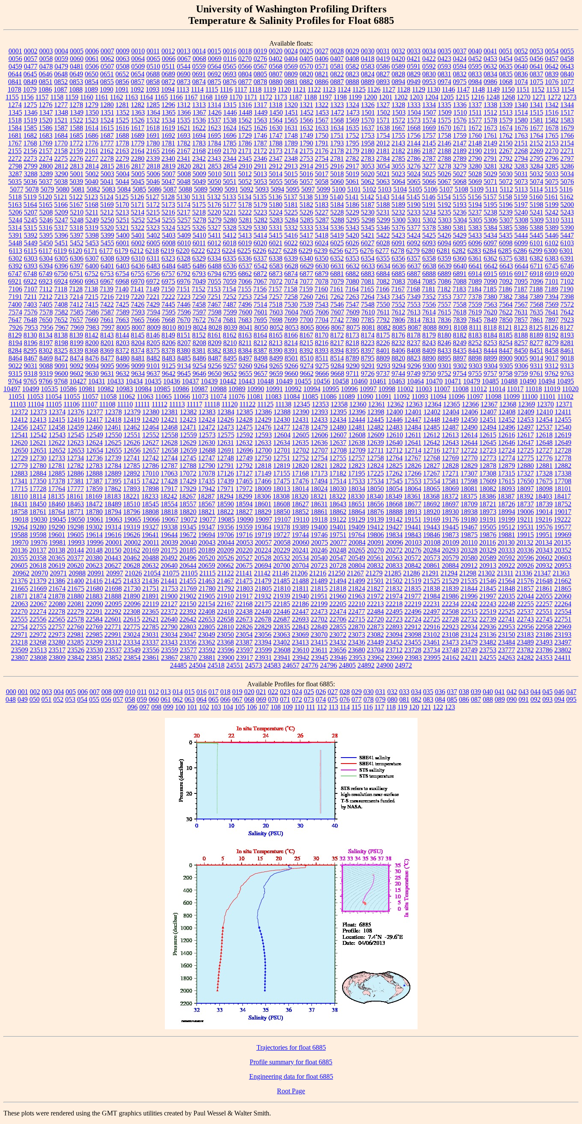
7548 (368, 304)
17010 (150, 473)
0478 (46, 66)
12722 (469, 450)
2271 (567, 150)
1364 (153, 112)
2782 (352, 158)
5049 (199, 181)
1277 (61, 104)
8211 (245, 342)
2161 (91, 150)
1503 (399, 112)
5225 (291, 212)
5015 (291, 173)
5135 (260, 196)
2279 (122, 158)
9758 (506, 373)
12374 (57, 411)
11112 (159, 404)
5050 (214, 181)
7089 (475, 281)
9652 (230, 373)
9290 (353, 365)
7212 (45, 296)
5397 (77, 235)
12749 (244, 458)
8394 (337, 350)
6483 (153, 266)
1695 (214, 135)
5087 (170, 189)
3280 (475, 166)
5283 (276, 220)
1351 (107, 112)
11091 (383, 396)
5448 (15, 243)
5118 (15, 196)
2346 (260, 158)
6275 (351, 250)
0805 (260, 74)
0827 (383, 74)
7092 (506, 281)
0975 (460, 81)
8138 (61, 335)
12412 (19, 419)
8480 (123, 358)
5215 (153, 212)
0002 (30, 51)
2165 (153, 150)
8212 (260, 342)
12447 (412, 419)
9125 (169, 365)
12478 (300, 427)
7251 (214, 296)
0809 (291, 74)
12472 (206, 427)
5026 (444, 173)
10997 (368, 388)
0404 (291, 58)
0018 (245, 51)
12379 (132, 411)
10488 (509, 381)
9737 (383, 373)
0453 (490, 58)
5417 (306, 235)
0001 (15, 51)
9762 (552, 373)
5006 (153, 173)
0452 (475, 58)
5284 (291, 220)
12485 (431, 427)
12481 (356, 427)
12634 (281, 442)
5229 (352, 212)
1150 (508, 89)
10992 (293, 388)
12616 (506, 435)
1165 (161, 97)
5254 (153, 220)
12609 (375, 435)
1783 (199, 143)
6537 (245, 266)
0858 (153, 81)
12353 (320, 404)
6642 (491, 266)
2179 (352, 150)
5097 (308, 189)
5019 (352, 173)
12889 (112, 473)
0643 (567, 66)
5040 (91, 181)
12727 (544, 450)
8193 (567, 335)
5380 (444, 227)
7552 (398, 304)
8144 (122, 335)
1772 (76, 143)
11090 (365, 396)
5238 (490, 212)
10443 (246, 381)
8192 (552, 335)
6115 (30, 250)
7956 (46, 327)
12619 (562, 435)
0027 (321, 51)
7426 (137, 304)
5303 (445, 220)
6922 (30, 281)
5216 (168, 212)
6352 (337, 258)
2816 (123, 166)
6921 (15, 281)
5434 (490, 235)
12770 (469, 458)
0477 (30, 66)
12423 (187, 419)
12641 (412, 442)
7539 (306, 304)
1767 (15, 143)
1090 (106, 89)
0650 (91, 74)
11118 (212, 404)
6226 (259, 250)
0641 (536, 66)
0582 (352, 66)
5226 (306, 212)
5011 (229, 173)
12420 (150, 419)
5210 (77, 212)
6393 (30, 266)
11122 (247, 404)
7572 (567, 304)
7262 (337, 296)
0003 (46, 51)
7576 (30, 312)
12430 (281, 419)
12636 (319, 442)
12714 (412, 450)
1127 (388, 89)
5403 (169, 235)
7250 (199, 296)
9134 (184, 365)
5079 (47, 189)
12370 (545, 404)
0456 (536, 58)
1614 (91, 127)
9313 (567, 365)
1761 (490, 135)
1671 (460, 127)
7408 (61, 304)
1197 (325, 97)
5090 (216, 189)
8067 (338, 327)
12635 (300, 442)
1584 (15, 127)
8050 (261, 327)
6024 (321, 243)
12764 (394, 458)
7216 (107, 296)
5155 (459, 196)
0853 (76, 81)
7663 (122, 319)
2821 (199, 166)
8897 (460, 358)
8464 (15, 358)
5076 (567, 181)
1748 (291, 135)
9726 (368, 373)
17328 (544, 473)
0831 (444, 74)
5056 (291, 181)
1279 (91, 104)
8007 (138, 327)
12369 (526, 404)
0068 (199, 58)
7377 (460, 296)
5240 (521, 212)
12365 (451, 404)
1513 (506, 112)
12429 (262, 419)
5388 (536, 227)
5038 (61, 181)
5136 (275, 196)
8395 (352, 350)
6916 (506, 273)
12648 (544, 442)
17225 (375, 473)
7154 (229, 289)
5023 (398, 173)
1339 (506, 104)
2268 (521, 150)
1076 (552, 81)
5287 (322, 220)
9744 (398, 373)
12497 (525, 427)
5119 (30, 196)
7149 (152, 289)
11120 (230, 404)
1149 (493, 89)
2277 (91, 158)
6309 (123, 258)
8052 (276, 327)
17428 (169, 481)
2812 (61, 166)
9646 (199, 373)
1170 (235, 97)
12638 (356, 442)
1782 (183, 143)
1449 (261, 112)
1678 (552, 127)
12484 (412, 427)
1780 (153, 143)
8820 (398, 358)
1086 (45, 89)
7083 (398, 281)
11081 (255, 396)
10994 (311, 388)
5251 (123, 220)
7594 (153, 312)
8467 (30, 358)
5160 (536, 196)
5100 (339, 189)
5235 (444, 212)
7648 (30, 319)
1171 (250, 97)
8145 (137, 335)
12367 (489, 404)
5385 (506, 227)
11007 (442, 388)
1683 (45, 135)
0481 (77, 66)
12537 (544, 427)
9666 (322, 373)
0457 (552, 58)
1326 (368, 104)
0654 (137, 74)
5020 (368, 173)
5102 (369, 189)
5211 (91, 212)
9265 (276, 365)
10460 (359, 381)
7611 (383, 312)
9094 (92, 365)
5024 (414, 173)
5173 (168, 204)
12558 (169, 435)
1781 (168, 143)
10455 (302, 381)
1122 (314, 89)
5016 (306, 173)
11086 (328, 396)
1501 (368, 112)
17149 (262, 473)
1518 (15, 120)
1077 (567, 81)
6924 (61, 281)
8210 (230, 342)
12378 (113, 411)
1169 (221, 97)
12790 (206, 465)
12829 (469, 465)
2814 (92, 166)
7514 (260, 304)
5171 (137, 204)
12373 (38, 411)
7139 (106, 289)
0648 (61, 74)
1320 (291, 104)
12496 (506, 427)
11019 (552, 388)
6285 (505, 250)
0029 (352, 51)
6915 (490, 273)
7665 (137, 319)
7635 (536, 312)
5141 (352, 196)
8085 (399, 327)
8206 (169, 342)
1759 (460, 135)
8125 (536, 327)
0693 (229, 74)
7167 (398, 289)
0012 (168, 51)
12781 (56, 465)
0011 (153, 51)
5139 (321, 196)
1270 (523, 97)
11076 (236, 396)
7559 (475, 304)
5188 (383, 204)
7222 (168, 296)
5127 (152, 196)
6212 (137, 250)
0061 (92, 58)
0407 (337, 58)
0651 (107, 74)
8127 (566, 327)
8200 (92, 342)
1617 (137, 127)
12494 (487, 427)
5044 (122, 181)
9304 (491, 365)
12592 (244, 435)
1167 (191, 97)
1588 (76, 127)
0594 (460, 66)
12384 (225, 411)
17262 (394, 473)
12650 (19, 450)
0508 (123, 66)
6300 (551, 250)
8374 (137, 350)
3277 (429, 166)
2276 (76, 158)
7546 (337, 304)
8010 (169, 327)
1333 (414, 104)
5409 (184, 235)
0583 (368, 66)
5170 (122, 204)
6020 (260, 243)
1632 (306, 127)
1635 (352, 127)
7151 (183, 289)
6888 (429, 273)
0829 (414, 74)
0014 (199, 51)
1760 (475, 135)
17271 (450, 473)
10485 (490, 381)
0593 (444, 66)
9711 (352, 373)
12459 (75, 427)
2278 (107, 158)
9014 (536, 358)
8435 (460, 350)
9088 (46, 365)
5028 (475, 173)
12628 (169, 442)
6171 (91, 250)
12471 (187, 427)
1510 (460, 112)
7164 (352, 289)
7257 (275, 296)
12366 (470, 404)
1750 (321, 135)
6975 (168, 281)
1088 (76, 89)
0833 (475, 74)
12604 (282, 435)
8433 (444, 350)
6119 (60, 250)
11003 (423, 388)
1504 (414, 112)
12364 (432, 404)
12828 (450, 465)
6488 (215, 266)
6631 (337, 266)
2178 (337, 150)
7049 (199, 281)
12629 (187, 442)
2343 (214, 158)
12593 (263, 435)
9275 (322, 365)
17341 (19, 481)
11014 (497, 388)
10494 (546, 381)
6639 (445, 266)
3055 (398, 166)
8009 (154, 327)
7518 (275, 304)
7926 (16, 327)
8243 (429, 342)
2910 (245, 166)
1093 (152, 89)
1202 (401, 97)
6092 (414, 243)
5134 (244, 196)
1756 (414, 135)
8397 (368, 350)
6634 (383, 266)
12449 (450, 419)
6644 (521, 266)
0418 (368, 58)
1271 (539, 97)
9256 (215, 365)
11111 (142, 404)
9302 (460, 365)
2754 (321, 158)
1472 (337, 112)
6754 (122, 273)
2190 (475, 150)
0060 (77, 58)
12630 (206, 442)
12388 (282, 411)
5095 (293, 189)
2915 (321, 166)
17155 (281, 473)
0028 (337, 51)
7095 (521, 281)
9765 (30, 381)
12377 (94, 411)
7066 (245, 281)
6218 (152, 250)
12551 (132, 435)
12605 (300, 435)
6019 (245, 243)
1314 (214, 104)
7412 (76, 304)
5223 (260, 212)
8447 (506, 350)
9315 (15, 373)
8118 (490, 327)
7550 (383, 304)
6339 (291, 258)
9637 (153, 373)
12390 (300, 411)
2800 (46, 166)
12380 (150, 411)
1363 (138, 112)
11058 (108, 396)
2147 (460, 143)
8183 (475, 335)
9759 (521, 373)
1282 (137, 104)
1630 (275, 127)
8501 (291, 358)
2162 (107, 150)
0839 (552, 74)
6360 (460, 258)
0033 (414, 51)
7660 (91, 319)
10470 (434, 381)
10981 (86, 388)
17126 (225, 473)
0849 (30, 81)
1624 (229, 127)
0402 (275, 58)
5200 (567, 204)
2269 (536, 150)
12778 (562, 458)
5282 (261, 220)
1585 (30, 127)
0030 (368, 51)
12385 (244, 411)
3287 (15, 173)
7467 (214, 304)
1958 (368, 143)
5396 (61, 235)
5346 (383, 227)
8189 (536, 335)
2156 (30, 150)
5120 (45, 196)
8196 (30, 342)
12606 (319, 435)
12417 (94, 419)
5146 (428, 196)
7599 (230, 312)
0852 (61, 81)
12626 (131, 442)
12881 (544, 465)
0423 (444, 58)
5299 (383, 220)
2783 (368, 158)
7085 (429, 281)
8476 (92, 358)
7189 (551, 289)
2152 (536, 143)
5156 (474, 196)
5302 (429, 220)
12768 (431, 458)
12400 (394, 411)
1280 (107, 104)
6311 (153, 258)
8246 (444, 342)
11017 (515, 388)
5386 (521, 227)
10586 (68, 388)
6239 (321, 250)
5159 (520, 196)
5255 (169, 220)
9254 (199, 365)
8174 (368, 335)
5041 (107, 181)
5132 (214, 196)
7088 (460, 281)
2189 (460, 150)
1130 (433, 89)
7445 (168, 304)
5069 (475, 181)
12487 (450, 427)
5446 (552, 235)
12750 (262, 458)
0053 (536, 51)
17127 (244, 473)
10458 (340, 381)
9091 (61, 365)
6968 (122, 281)
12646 (506, 442)
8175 (383, 335)
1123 (329, 89)
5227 (321, 212)
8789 (352, 358)
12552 (150, 435)
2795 (536, 158)
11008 (460, 388)
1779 (137, 143)
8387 (260, 350)
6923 (45, 281)
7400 (15, 304)
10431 (96, 381)
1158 (56, 97)
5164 (30, 204)
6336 (245, 258)
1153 (552, 89)
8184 (490, 335)
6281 (443, 250)
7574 (15, 312)
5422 (383, 235)
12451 (487, 419)
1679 (567, 127)
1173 (280, 97)
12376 (75, 411)
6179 (121, 250)
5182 (306, 204)
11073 (200, 396)
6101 (536, 243)
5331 (275, 227)
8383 (229, 350)
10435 (152, 381)
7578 (46, 312)
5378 (429, 227)
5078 (32, 189)
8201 (107, 342)
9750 (429, 373)
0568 (275, 66)
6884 (383, 273)
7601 (261, 312)
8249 (460, 342)
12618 (544, 435)
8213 (275, 342)
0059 (61, 58)
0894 (398, 81)
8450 (521, 350)
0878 (260, 81)
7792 (383, 319)
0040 (475, 51)
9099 (138, 365)
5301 (414, 220)
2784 (383, 158)
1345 (15, 112)
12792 (244, 465)
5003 (107, 173)
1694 (199, 135)
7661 (107, 319)
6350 (321, 258)
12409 (525, 411)
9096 (123, 365)
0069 (215, 58)
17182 (337, 473)
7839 (460, 319)
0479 (61, 66)
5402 (153, 235)
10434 (134, 381)
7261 (321, 296)
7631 (521, 312)
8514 (337, 358)
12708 (338, 450)
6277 (382, 250)
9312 (552, 365)
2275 (61, 158)
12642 (431, 442)
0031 (383, 51)
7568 (536, 304)
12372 (19, 411)
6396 (61, 266)
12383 (207, 411)
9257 (230, 365)
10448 (265, 381)
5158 (505, 196)
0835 (506, 74)
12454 (544, 419)
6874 (291, 273)
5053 (260, 181)
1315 (229, 104)
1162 (116, 97)
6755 (137, 273)
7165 (367, 289)
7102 (567, 281)
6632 (353, 266)
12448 (431, 419)
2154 (567, 143)
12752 (300, 458)
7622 (506, 312)
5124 (106, 196)
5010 (215, 173)
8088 (430, 327)
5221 (229, 212)
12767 (412, 458)
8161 (214, 335)
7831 (429, 319)
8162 (229, 335)
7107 (30, 289)
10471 (452, 381)
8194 (15, 342)
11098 (493, 396)
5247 (61, 220)
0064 (138, 58)
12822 (337, 465)
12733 (56, 458)
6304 (46, 258)
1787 (260, 143)
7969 (77, 327)
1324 (352, 104)
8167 (306, 335)
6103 (567, 243)
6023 (306, 243)
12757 (356, 458)
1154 (567, 89)
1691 (153, 135)
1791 (321, 143)
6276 (367, 250)
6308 (107, 258)
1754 (383, 135)
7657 (76, 319)
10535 (49, 388)
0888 (352, 81)
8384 (245, 350)
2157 (45, 150)
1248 (493, 97)
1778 (122, 143)
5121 (60, 196)
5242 (552, 212)
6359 (444, 258)
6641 (475, 266)
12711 (375, 450)
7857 (521, 319)
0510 (153, 66)
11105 (54, 404)
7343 (383, 296)
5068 (460, 181)
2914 (306, 166)
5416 (291, 235)
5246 (46, 220)
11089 (346, 396)
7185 (490, 289)
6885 (398, 273)
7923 (567, 319)
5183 (321, 204)
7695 (260, 319)
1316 (245, 104)
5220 (214, 212)
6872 (260, 273)
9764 (15, 381)
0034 (429, 51)
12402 (432, 411)
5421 (368, 235)
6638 (429, 266)
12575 (225, 435)
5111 (491, 189)
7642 (567, 312)
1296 (168, 104)
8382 (214, 350)
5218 (199, 212)
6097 (490, 243)
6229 (305, 250)
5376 (398, 227)
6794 (214, 273)
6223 (213, 250)
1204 (431, 97)
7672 (199, 319)
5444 (521, 235)
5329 (245, 227)
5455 (107, 243)
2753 (306, 158)
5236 (460, 212)
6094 (444, 243)
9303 (475, 365)
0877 (245, 81)
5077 (16, 189)
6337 (260, 258)
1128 (403, 89)
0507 (107, 66)
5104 (400, 189)
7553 (414, 304)
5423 (398, 235)
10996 (349, 388)
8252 (475, 342)
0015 (214, 51)
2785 (398, 158)
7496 (245, 304)
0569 (291, 66)
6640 (460, 266)
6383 (552, 258)
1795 (352, 143)
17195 (356, 473)
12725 (525, 450)
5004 (123, 173)
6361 (475, 258)
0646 (45, 74)
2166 (168, 150)
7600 (245, 312)
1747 (275, 135)
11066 (181, 396)
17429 (187, 481)
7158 (290, 289)
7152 (198, 289)
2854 (230, 166)
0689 (168, 74)
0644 (15, 74)
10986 (180, 388)
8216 (321, 342)
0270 (245, 58)
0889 (368, 81)
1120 (284, 89)
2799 (30, 166)
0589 (398, 66)
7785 (368, 319)
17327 (525, 473)
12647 (525, 442)
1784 (214, 143)
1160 (86, 97)
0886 (321, 81)
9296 (414, 365)
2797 (567, 158)
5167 (76, 204)
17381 (75, 481)
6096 (475, 243)
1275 (30, 104)
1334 (429, 104)
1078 (14, 89)
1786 (245, 143)
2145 (429, 143)
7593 (138, 312)
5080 (62, 189)
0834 (490, 74)
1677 (536, 127)
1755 (398, 135)
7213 (61, 296)
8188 (521, 335)
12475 (244, 427)
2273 (30, 158)
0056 (15, 58)
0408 (352, 58)
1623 (214, 127)
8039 (230, 327)
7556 (429, 304)
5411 (214, 235)
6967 (107, 281)
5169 (107, 204)
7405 (45, 304)
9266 (291, 365)
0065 (153, 58)
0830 (429, 74)
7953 (31, 327)
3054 (383, 166)
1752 (352, 135)
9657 (261, 373)
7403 (30, 304)
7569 (552, 304)
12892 (131, 473)
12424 (206, 419)
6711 (536, 266)
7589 (123, 312)
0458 (567, 58)
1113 (182, 89)
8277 (536, 342)
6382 (536, 258)
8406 (398, 350)
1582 (552, 120)
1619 (168, 127)
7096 (536, 281)
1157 (42, 97)
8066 (322, 327)
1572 (398, 120)
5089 (200, 189)
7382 (506, 296)
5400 (123, 235)
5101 (354, 189)
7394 (552, 296)
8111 (475, 327)
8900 (506, 358)
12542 (38, 435)
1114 (197, 89)
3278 (444, 166)
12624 (94, 442)
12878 (487, 465)
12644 (469, 442)
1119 (269, 89)
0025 (306, 51)
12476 (262, 427)
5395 (46, 235)
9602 (77, 373)
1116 (226, 89)
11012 (478, 388)
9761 (536, 373)
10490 (527, 381)
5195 (490, 204)
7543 (321, 304)
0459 (15, 66)
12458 (56, 427)
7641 (552, 312)
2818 (153, 166)
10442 (227, 381)
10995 (330, 388)
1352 (123, 112)
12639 (375, 442)
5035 (15, 181)
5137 (290, 196)
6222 (198, 250)
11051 (17, 396)
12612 (431, 435)
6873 (275, 273)
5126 (137, 196)
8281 (567, 342)
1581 (536, 120)
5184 (337, 204)
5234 (429, 212)
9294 (399, 365)
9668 (337, 373)
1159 (71, 97)
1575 (444, 120)
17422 (150, 481)
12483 (394, 427)
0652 (122, 74)
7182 (444, 289)
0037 (460, 51)
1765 (552, 135)
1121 (299, 89)
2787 (429, 158)
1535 (183, 120)
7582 (61, 312)
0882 (306, 81)
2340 (168, 158)
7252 (229, 296)
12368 (507, 404)
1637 (368, 127)
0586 (383, 66)
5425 (429, 235)
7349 (414, 296)
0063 (123, 58)
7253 (245, 296)
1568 (337, 120)
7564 (506, 304)
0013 (183, 51)
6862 (245, 273)
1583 (567, 120)
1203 (416, 97)
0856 (122, 81)
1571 (383, 120)
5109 (477, 189)
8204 (138, 342)
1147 (463, 89)
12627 (150, 442)
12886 (75, 473)
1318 (275, 104)
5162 (566, 196)
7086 (444, 281)
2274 (45, 158)
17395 (112, 481)
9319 (46, 373)
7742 (337, 319)
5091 (231, 189)
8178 (414, 335)
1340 (521, 104)
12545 (75, 435)
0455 (521, 58)
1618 (153, 127)
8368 (91, 350)
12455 (562, 419)
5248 (77, 220)
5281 (245, 220)
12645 (487, 442)
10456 (321, 381)
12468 (169, 427)
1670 (444, 127)
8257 (521, 342)
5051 (229, 181)
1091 (122, 89)
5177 (229, 204)
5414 (260, 235)
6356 (398, 258)
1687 (107, 135)
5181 (291, 204)
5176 (214, 204)
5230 (368, 212)
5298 (368, 220)
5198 (536, 204)
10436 (171, 381)
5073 (521, 181)
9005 (521, 358)
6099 (521, 243)
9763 (567, 373)
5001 (77, 173)
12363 (414, 404)
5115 (551, 189)
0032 (398, 51)
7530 (291, 304)
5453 (92, 243)
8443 (475, 350)
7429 (153, 304)
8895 (444, 358)
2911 (260, 166)
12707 (319, 450)
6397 (77, 266)
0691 (199, 74)
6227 (275, 250)
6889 (444, 273)
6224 (229, 250)
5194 (475, 204)
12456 (19, 427)
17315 (506, 473)
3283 (521, 166)
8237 (414, 342)
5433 (475, 235)
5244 (15, 220)
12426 (225, 419)
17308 (487, 473)
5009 (199, 173)
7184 (474, 289)
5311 (567, 220)
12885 (56, 473)
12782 (75, 465)
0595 (475, 66)
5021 (383, 173)
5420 (352, 235)
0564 (214, 66)
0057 (30, 58)
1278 (76, 104)
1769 (45, 143)
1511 (475, 112)
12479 (319, 427)
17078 (206, 473)
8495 (230, 358)
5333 (306, 227)
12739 (112, 458)
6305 (61, 258)
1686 (91, 135)
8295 (30, 350)
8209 (215, 342)
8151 (183, 335)
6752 (91, 273)
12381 (169, 411)
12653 (75, 450)
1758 (444, 135)
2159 (76, 150)
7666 (153, 319)
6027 (368, 243)
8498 (261, 358)
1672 (475, 127)
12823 (356, 465)
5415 (275, 235)
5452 (77, 243)
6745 (552, 266)
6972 (153, 281)
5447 (567, 235)
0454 (506, 58)
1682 (30, 135)
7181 (428, 289)
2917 (352, 166)
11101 (547, 396)
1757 (429, 135)
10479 (471, 381)
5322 (137, 227)
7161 (336, 289)
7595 (169, 312)
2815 (107, 166)
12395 (338, 411)
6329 (199, 258)
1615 (107, 127)
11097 (475, 396)
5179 (260, 204)
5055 (275, 181)
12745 (187, 458)
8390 (275, 350)
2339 (153, 158)
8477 (107, 358)
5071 (490, 181)
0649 (76, 74)
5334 (321, 227)
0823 (352, 74)
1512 (490, 112)
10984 (143, 388)
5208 (46, 212)
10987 (199, 388)
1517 (567, 112)
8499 (276, 358)
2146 (444, 143)
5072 (506, 181)
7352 (429, 296)
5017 (321, 173)
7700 (306, 319)
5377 (414, 227)
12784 (112, 465)
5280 (230, 220)
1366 (184, 112)
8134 (45, 335)
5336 (337, 227)
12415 (56, 419)
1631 (291, 127)
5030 (506, 173)
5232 (398, 212)
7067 (260, 281)
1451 (291, 112)
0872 (168, 81)
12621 (37, 442)
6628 (291, 266)
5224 (275, 212)
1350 (92, 112)
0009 (123, 51)
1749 (306, 135)
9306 (521, 365)
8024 (200, 327)
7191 (15, 296)
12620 (19, 442)
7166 (382, 289)
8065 (307, 327)
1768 (30, 143)
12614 (469, 435)
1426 (215, 112)
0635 (506, 66)
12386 (263, 411)
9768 (61, 381)
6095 (460, 243)
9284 (337, 365)
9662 (307, 373)
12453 (525, 419)
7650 (45, 319)
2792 (506, 158)
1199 (355, 97)
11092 (401, 396)
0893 (383, 81)
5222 (245, 212)
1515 (536, 112)
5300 (399, 220)
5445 (536, 235)
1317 (260, 104)
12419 (131, 419)
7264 (368, 296)
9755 (475, 373)
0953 (429, 81)
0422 (429, 58)
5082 (93, 189)
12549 (94, 435)
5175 (199, 204)
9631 (107, 373)
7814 (414, 319)
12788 (187, 465)
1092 (137, 89)
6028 (383, 243)
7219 (122, 296)
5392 (30, 235)
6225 (244, 250)
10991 (274, 388)
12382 (188, 411)
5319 (91, 227)
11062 (126, 396)
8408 (414, 350)
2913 (291, 166)
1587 (61, 127)
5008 (184, 173)
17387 (94, 481)
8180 (444, 335)
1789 (291, 143)
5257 (184, 220)
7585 (77, 312)
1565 (291, 120)
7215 (91, 296)
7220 (137, 296)
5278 (199, 220)
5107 (446, 189)
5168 (91, 204)
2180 (368, 150)
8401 (383, 350)
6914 (475, 273)
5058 (321, 181)
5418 (321, 235)
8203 (123, 342)
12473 (225, 427)
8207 (184, 342)
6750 (61, 273)
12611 (413, 435)
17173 (319, 473)
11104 (36, 404)
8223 (368, 342)
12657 (150, 450)
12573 (207, 435)
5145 (413, 196)
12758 (375, 458)
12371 (564, 404)
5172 (153, 204)
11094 (438, 396)
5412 (229, 235)
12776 (544, 458)
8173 (352, 335)
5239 (506, 212)
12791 (225, 465)
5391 (15, 235)
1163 (131, 97)
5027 (460, 173)
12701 (282, 450)
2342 (199, 158)
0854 (91, 81)
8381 (199, 350)
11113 (177, 404)
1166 (176, 97)
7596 (184, 312)
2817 (138, 166)
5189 (398, 204)
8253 (490, 342)
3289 (46, 173)
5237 (475, 212)
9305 (506, 365)
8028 (215, 327)
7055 (214, 281)
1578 (490, 120)
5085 (139, 189)
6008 (169, 243)
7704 (321, 319)
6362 (490, 258)
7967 (62, 327)
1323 (337, 104)
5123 (91, 196)
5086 (154, 189)
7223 (183, 296)
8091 (445, 327)
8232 (398, 342)
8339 (76, 350)
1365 (169, 112)
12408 (507, 411)
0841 (15, 81)
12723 (487, 450)
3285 (552, 166)
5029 (490, 173)
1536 (199, 120)
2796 (552, 158)
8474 (77, 358)
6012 (214, 243)
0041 (490, 51)
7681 (229, 319)
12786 (150, 465)
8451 (536, 350)
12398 (375, 411)
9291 (368, 365)
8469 (46, 358)
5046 (153, 181)
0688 (153, 74)
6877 (306, 273)
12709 (357, 450)
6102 (552, 243)
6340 (306, 258)
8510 (307, 358)
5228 (337, 212)
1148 (478, 89)
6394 (46, 266)
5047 (168, 181)
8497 (245, 358)
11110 (125, 404)
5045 (137, 181)
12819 (281, 465)
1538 (229, 120)
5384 (490, 227)
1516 (552, 112)
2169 (214, 150)
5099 (323, 189)
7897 (552, 319)
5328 (229, 227)
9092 (77, 365)
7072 (275, 281)
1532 (153, 120)
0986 (490, 81)
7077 (306, 281)
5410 (199, 235)
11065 (163, 396)
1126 (373, 89)
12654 (94, 450)
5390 (567, 227)
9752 (444, 373)
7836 (444, 319)
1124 (344, 89)
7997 (108, 327)
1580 (521, 120)
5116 (566, 189)
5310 (552, 220)
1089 (91, 89)
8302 (45, 350)
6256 (336, 250)
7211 (30, 296)
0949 (414, 81)
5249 (92, 220)
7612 (398, 312)
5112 (506, 189)
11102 (565, 396)
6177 (106, 250)
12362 (395, 404)
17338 (562, 473)
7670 (183, 319)
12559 (188, 435)
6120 (75, 250)
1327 (383, 104)
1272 (554, 97)
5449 (30, 243)
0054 (552, 51)
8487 (215, 358)
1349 (77, 112)
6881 (337, 273)
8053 (292, 327)
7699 (291, 319)
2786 (414, 158)
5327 (214, 227)
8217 (337, 342)
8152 (199, 335)
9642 (169, 373)
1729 (245, 135)
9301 (445, 365)
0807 (275, 74)
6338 (275, 258)
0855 (107, 81)
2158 (61, 150)
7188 (536, 289)
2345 (245, 158)
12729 (19, 458)
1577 (475, 120)
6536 (230, 266)
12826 (412, 465)
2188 (444, 150)
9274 (307, 365)
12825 (394, 465)
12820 (300, 465)
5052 (245, 181)
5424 (414, 235)
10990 (255, 388)
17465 (244, 481)
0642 (552, 66)
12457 (37, 427)
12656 (132, 450)
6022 (291, 243)
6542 (261, 266)
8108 (460, 327)
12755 (337, 458)
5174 (183, 204)
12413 (37, 419)
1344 (567, 104)
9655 (245, 373)
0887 (337, 81)
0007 (107, 51)
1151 (523, 89)
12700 (263, 450)
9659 (276, 373)
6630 (322, 266)
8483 (169, 358)
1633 (321, 127)
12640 (394, 442)
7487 (229, 304)
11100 (529, 396)
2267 (506, 150)
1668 (414, 127)
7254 (260, 296)
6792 (183, 273)
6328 (183, 258)
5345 (368, 227)
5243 (567, 212)
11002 (405, 388)
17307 (469, 473)
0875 (214, 81)
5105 (415, 189)
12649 (562, 442)
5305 (475, 220)
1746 (260, 135)
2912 (275, 166)
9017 (552, 358)
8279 (552, 342)
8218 (352, 342)
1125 (359, 89)
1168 (206, 97)
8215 (306, 342)
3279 (460, 166)
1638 (383, 127)
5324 (168, 227)
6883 (368, 273)
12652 (57, 450)
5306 (491, 220)
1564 (275, 120)
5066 (429, 181)
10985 (161, 388)
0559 (199, 66)
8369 (107, 350)
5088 (185, 189)
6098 (506, 243)
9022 (15, 365)
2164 (137, 150)
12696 (244, 450)
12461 (112, 427)
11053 (35, 396)
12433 (319, 419)
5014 (275, 173)
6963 (91, 281)
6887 (414, 273)
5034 (567, 173)
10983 (124, 388)
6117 (45, 250)
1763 (521, 135)
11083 (273, 396)
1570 (368, 120)
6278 (397, 250)
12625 (112, 442)
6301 (566, 250)
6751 (76, 273)
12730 (37, 458)
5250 (107, 220)
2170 (229, 150)
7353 (444, 296)
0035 (444, 51)
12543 (57, 435)
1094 (168, 89)
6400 (92, 266)
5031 (521, 173)
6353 (352, 258)
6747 (15, 273)
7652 (61, 319)
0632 (490, 66)
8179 (429, 335)
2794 (521, 158)
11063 (145, 396)
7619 (475, 312)
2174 (291, 150)
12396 (357, 411)
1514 (521, 112)
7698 (275, 319)
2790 (475, 158)
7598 (215, 312)
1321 (306, 104)
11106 (71, 404)
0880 (275, 81)
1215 (462, 97)
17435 (206, 481)
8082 (384, 327)
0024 (291, 51)
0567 (260, 66)
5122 (76, 196)
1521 (61, 120)
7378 (475, 296)
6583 (276, 266)
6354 (368, 258)
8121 (505, 327)
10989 (236, 388)
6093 (429, 243)
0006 (92, 51)
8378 (168, 350)
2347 (275, 158)
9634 (138, 373)
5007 (169, 173)
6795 (229, 273)
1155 (12, 97)
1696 (229, 135)
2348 (291, 158)
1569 (352, 120)
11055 (71, 396)
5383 (475, 227)
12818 (262, 465)
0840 (567, 74)
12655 (113, 450)
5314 (15, 227)
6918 (536, 273)
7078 (321, 281)
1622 (199, 127)
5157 (490, 196)
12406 (469, 411)
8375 (153, 350)
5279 (215, 220)
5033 (552, 173)
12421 (169, 419)
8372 (122, 350)
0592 (429, 66)
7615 (444, 312)
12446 (394, 419)
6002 (138, 243)
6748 (30, 273)
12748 (225, 458)
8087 (414, 327)
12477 (281, 427)
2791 (490, 158)
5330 (260, 227)
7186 (505, 289)
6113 (15, 250)
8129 (15, 335)
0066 (169, 58)
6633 (368, 266)
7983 (92, 327)
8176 (398, 335)
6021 (275, 243)
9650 (215, 373)
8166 (291, 335)
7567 (521, 304)
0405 (306, 58)
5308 (521, 220)
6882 (352, 273)
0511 (168, 66)
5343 (352, 227)
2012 (383, 143)
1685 (76, 135)
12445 (375, 419)
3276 (414, 166)
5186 (352, 204)
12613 (450, 435)
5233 (414, 212)
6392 (15, 266)
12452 (506, 419)
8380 (183, 350)
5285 (307, 220)
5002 (92, 173)
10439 (209, 381)
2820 (184, 166)
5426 (444, 235)
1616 (122, 127)
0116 (229, 58)
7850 (506, 319)
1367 (199, 112)
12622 (56, 442)
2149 (490, 143)
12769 (450, 458)
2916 (337, 166)
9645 (184, 373)
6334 (214, 258)
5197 (521, 204)
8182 (460, 335)
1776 (91, 143)
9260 (245, 365)
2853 (215, 166)
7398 (567, 296)
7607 (337, 312)
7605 (307, 312)
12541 (19, 435)
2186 (414, 150)
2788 (444, 158)
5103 (385, 189)
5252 (138, 220)
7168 (413, 289)
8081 (368, 327)
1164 (146, 97)
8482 (153, 358)
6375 (506, 258)
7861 (536, 319)
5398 (92, 235)
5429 (460, 235)
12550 (113, 435)
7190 (566, 289)
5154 (444, 196)
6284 (489, 250)
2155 (15, 150)
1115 (211, 89)
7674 (214, 319)
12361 (376, 404)
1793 (337, 143)
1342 (552, 104)
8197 (46, 342)
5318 (76, 227)
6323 (168, 258)
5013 (260, 173)
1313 (199, 104)
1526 (137, 120)
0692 (214, 74)
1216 (477, 97)
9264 (261, 365)
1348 (61, 112)
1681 (15, 135)
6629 (307, 266)
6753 (107, 273)
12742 (150, 458)
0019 (260, 51)
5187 (368, 204)
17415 (131, 481)
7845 (475, 319)
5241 (536, 212)
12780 (37, 465)
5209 (61, 212)
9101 (153, 365)
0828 (398, 74)
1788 (275, 143)
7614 (429, 312)
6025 (337, 243)
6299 (535, 250)
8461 (567, 350)
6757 (168, 273)
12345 (301, 404)
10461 (377, 381)
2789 (460, 158)
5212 (107, 212)
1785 (229, 143)
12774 (506, 458)
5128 (168, 196)
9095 (107, 365)
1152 (538, 89)
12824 (375, 465)
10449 (284, 381)
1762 (506, 135)
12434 (337, 419)
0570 (306, 66)
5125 (122, 196)
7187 (520, 289)
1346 (30, 112)
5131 (198, 196)
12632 (244, 442)
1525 (122, 120)
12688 (207, 450)
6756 (153, 273)
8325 (61, 350)
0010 (138, 51)
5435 (506, 235)
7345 (398, 296)
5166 (61, 204)
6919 (552, 273)
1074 (521, 81)
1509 (445, 112)
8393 (321, 350)
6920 (567, 273)
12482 (375, 427)
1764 (536, 135)
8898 (475, 358)
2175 (306, 150)
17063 (169, 473)
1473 (353, 112)
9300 (429, 365)
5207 (30, 212)
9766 (45, 381)
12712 (394, 450)
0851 (45, 81)
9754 (460, 373)
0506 (92, 66)
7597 (199, 312)
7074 (291, 281)
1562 (245, 120)
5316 (45, 227)
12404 (450, 411)
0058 (46, 58)
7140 (122, 289)
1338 (490, 104)
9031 (30, 365)
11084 (291, 396)
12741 (131, 458)
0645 (30, 74)
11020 (570, 388)
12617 (525, 435)
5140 (336, 196)
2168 (199, 150)
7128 (76, 289)
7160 (321, 289)
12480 (337, 427)
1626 (260, 127)
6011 (199, 243)
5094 (277, 189)
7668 (168, 319)
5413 (245, 235)
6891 (460, 273)
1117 (240, 89)
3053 (368, 166)
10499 (30, 388)
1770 (61, 143)
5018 (337, 173)
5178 (245, 204)
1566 (306, 120)
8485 (184, 358)
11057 (90, 396)
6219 (167, 250)
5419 (337, 235)
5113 (521, 189)
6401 (107, 266)
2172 (260, 150)
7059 (229, 281)
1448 (245, 112)
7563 (490, 304)
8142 (91, 335)
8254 (506, 342)
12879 (506, 465)
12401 (413, 411)
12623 (75, 442)
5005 (138, 173)
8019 (184, 327)
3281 (490, 166)
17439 (225, 481)
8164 (260, 335)
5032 (536, 173)
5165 (45, 204)
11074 (218, 396)
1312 (183, 104)
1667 (398, 127)
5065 (414, 181)
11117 (194, 404)
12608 (357, 435)
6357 (414, 258)
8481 (138, 358)
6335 (229, 258)
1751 (337, 135)
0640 (521, 66)
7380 (490, 296)
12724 (506, 450)
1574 (429, 120)
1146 (448, 89)
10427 (77, 381)
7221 (153, 296)
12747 (206, 458)
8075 (353, 327)
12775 (525, 458)
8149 (168, 335)
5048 (183, 181)
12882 (562, 465)
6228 (290, 250)
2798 (15, 166)
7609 (353, 312)
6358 (429, 258)
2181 (383, 150)
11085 (310, 396)
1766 (567, 135)
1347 (46, 112)
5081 (78, 189)
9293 (383, 365)
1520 (45, 120)
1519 (30, 120)
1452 (307, 112)
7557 (444, 304)
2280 (137, 158)
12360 (357, 404)
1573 (414, 120)
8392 (306, 350)
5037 (45, 181)
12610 (394, 435)
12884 (37, 473)
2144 (414, 143)
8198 (61, 342)
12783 (94, 465)
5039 (76, 181)
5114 (536, 189)
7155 (244, 289)
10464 (415, 381)
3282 (506, 166)
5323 (153, 227)
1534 (168, 120)
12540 (562, 427)
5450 (46, 243)
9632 (123, 373)
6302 (15, 258)
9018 (567, 358)
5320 (107, 227)
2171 (245, 150)
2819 (169, 166)
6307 (92, 258)
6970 (137, 281)
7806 (398, 319)
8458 (552, 350)
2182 (398, 150)
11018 (533, 388)
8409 (429, 350)
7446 (183, 304)
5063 (383, 181)
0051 (506, 51)
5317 (61, 227)
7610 (368, 312)
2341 (183, 158)
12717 (450, 450)
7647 (15, 319)
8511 (321, 358)
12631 (225, 442)
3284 (536, 166)
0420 (398, 58)
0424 (460, 58)
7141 (137, 289)
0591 (414, 66)
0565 (229, 66)
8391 (291, 350)
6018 (229, 243)
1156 (27, 97)
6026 (352, 243)
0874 (199, 81)
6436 (138, 266)
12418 (112, 419)
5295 (353, 220)
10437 (190, 381)
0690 (183, 74)
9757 (490, 373)
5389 (552, 227)
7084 (414, 281)
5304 (460, 220)
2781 (337, 158)
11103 (18, 404)
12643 (450, 442)
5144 (398, 196)
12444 (356, 419)
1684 (61, 135)
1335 (444, 104)
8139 (76, 335)
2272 (15, 158)
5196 (506, 204)
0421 (414, 58)
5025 (429, 173)
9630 (92, 373)
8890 (429, 358)
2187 (429, 150)
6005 (153, 243)
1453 (322, 112)
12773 (487, 458)
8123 (520, 327)
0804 (245, 74)
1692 (168, 135)
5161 (551, 196)
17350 (37, 481)
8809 (383, 358)
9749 (414, 373)
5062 (368, 181)
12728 (562, 450)
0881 (291, 81)
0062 (107, 58)
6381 (521, 258)
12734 (75, 458)
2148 (475, 143)
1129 (418, 89)
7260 (306, 296)
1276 (45, 104)
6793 (199, 273)
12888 (94, 473)
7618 (460, 312)
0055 (567, 51)
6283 (474, 250)
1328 (398, 104)
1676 (521, 127)
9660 (291, 373)
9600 (61, 373)
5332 (291, 227)
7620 (490, 312)
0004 (61, 51)
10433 (115, 381)
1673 (490, 127)
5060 (337, 181)
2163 (122, 150)
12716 (431, 450)
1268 (508, 97)
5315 (30, 227)
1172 (265, 97)
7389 (536, 296)
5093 (262, 189)
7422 (107, 304)
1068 (506, 81)
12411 (563, 411)
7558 (460, 304)
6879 (321, 273)
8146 (153, 335)
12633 (262, 442)
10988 (218, 388)
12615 (487, 435)
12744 (169, 458)
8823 (414, 358)
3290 (61, 173)
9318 (30, 373)
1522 (76, 120)
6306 (77, 258)
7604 (291, 312)
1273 (569, 97)
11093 (420, 396)
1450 (276, 112)
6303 (30, 258)
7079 (337, 281)
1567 (321, 120)
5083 (108, 189)
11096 (456, 396)
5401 (138, 235)
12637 (337, 442)
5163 (15, 204)
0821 (321, 74)
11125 (265, 404)
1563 (260, 120)
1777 (107, 143)
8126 (551, 327)
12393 (319, 411)
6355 (383, 258)
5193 (460, 204)
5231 (383, 212)
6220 (183, 250)
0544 (183, 66)
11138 (283, 404)
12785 (131, 465)
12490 (469, 427)
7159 (306, 289)
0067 (184, 58)
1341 (536, 104)
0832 (460, 74)
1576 (460, 120)
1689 (137, 135)
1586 (45, 127)
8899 (490, 358)
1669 (429, 127)
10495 (565, 381)
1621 (183, 127)
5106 (431, 189)
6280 (428, 250)
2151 (521, 143)
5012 (245, 173)
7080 (352, 281)
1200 (370, 97)
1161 (101, 97)
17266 (412, 473)
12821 (319, 465)
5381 (460, 227)
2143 (398, 143)
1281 (122, 104)
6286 (520, 250)
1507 (429, 112)
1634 (337, 127)
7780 (352, 319)
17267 (431, 473)
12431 (300, 419)
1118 (255, 89)
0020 (275, 51)
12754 (319, 458)
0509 (138, 66)
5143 (382, 196)
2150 (506, 143)
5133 (229, 196)
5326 (199, 227)
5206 (15, 212)
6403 (123, 266)
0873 (183, 81)
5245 (30, 220)
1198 (340, 97)
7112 (45, 289)
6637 (414, 266)
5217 (183, 212)
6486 (199, 266)
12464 (150, 427)
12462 (131, 427)
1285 (153, 104)
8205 (153, 342)
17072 (187, 473)
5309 (537, 220)
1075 (536, 81)
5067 (444, 181)
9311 (536, 365)
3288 (30, 173)
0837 (536, 74)
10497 (11, 388)
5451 (61, 243)
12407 (488, 411)
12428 (244, 419)
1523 (91, 120)
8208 (199, 342)
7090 (490, 281)
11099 (511, 396)
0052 (521, 51)
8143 (107, 335)
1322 (321, 104)
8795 (368, 358)
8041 (246, 327)
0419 (383, 58)
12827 (431, 465)
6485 (184, 266)
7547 (352, 304)
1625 (245, 127)
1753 (368, 135)
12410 (544, 411)
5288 (337, 220)
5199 (552, 204)
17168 (300, 473)
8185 (506, 335)
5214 (137, 212)
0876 (229, 81)
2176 (321, 150)
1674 (506, 127)
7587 (107, 312)
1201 (385, 97)
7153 (214, 289)
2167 (183, 150)
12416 (75, 419)
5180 (275, 204)
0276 (260, 58)
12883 (19, 473)
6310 (138, 258)
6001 (123, 243)
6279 (413, 250)
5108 (461, 189)
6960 (76, 281)
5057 (306, 181)
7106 (15, 289)
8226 (383, 342)
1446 (230, 112)
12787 (169, 465)
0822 (337, 74)
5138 (306, 196)
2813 (77, 166)
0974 (444, 81)
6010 (184, 243)
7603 (276, 312)
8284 (15, 350)
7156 (260, 289)
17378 (56, 481)
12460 (94, 427)
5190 (414, 204)
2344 (229, 158)
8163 (245, 335)
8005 (123, 327)
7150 (168, 289)
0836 (521, 74)
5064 (398, 181)
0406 (321, 58)
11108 (107, 404)
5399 (107, 235)
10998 (386, 388)
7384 (521, 296)
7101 (552, 281)
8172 (337, 335)
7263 (352, 296)
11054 (53, 396)
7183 (459, 289)
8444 (490, 350)
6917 (521, 273)
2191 (490, 150)
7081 (368, 281)
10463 (396, 381)
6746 (567, 266)
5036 (30, 181)
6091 (398, 243)
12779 (19, 465)
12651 (38, 450)
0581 (337, 66)
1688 (122, 135)
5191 (429, 204)
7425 (122, 304)
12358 (339, 404)
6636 (399, 266)
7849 (490, 319)
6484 (169, 266)
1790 (306, 143)
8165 (275, 335)
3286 (567, 166)
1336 (460, 104)
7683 (245, 319)
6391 (567, 258)
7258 (291, 296)
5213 (122, 212)
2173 (275, 150)
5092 (247, 189)
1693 (183, 135)
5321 (122, 227)
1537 (214, 120)
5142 (367, 196)
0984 (475, 81)
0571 (321, 66)
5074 (536, 181)
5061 (352, 181)
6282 (459, 250)
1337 (475, 104)
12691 (225, 450)
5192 (444, 204)
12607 (338, 435)
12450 (469, 419)
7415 (91, 304)
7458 (199, 304)
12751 (281, 458)
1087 (60, 89)
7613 (414, 312)
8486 (199, 358)
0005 (77, 51)
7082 (383, 281)
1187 (295, 97)
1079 (30, 89)
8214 (291, 342)
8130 (30, 335)
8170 (321, 335)
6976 (183, 281)
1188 (310, 97)
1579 (506, 120)
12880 (525, 465)
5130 (183, 196)
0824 (368, 74)
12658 (169, 450)
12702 (300, 450)
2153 (552, 143)
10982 (105, 388)
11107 (89, 404)
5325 (183, 227)
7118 (60, 289)
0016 (229, 51)
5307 (506, 220)
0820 (306, 74)
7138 (91, 289)
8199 (77, 342)
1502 (383, 112)
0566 (245, 66)
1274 (15, 104)
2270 (552, 150)
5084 (124, 189)
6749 (45, 273)
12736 (94, 458)
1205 (447, 97)
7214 (76, 296)
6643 (506, 266)
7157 (275, 289)
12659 (188, 450)
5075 (552, 181)
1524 (107, 120)
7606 (322, 312)
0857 (137, 81)
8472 (61, 358)
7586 (92, 312)
